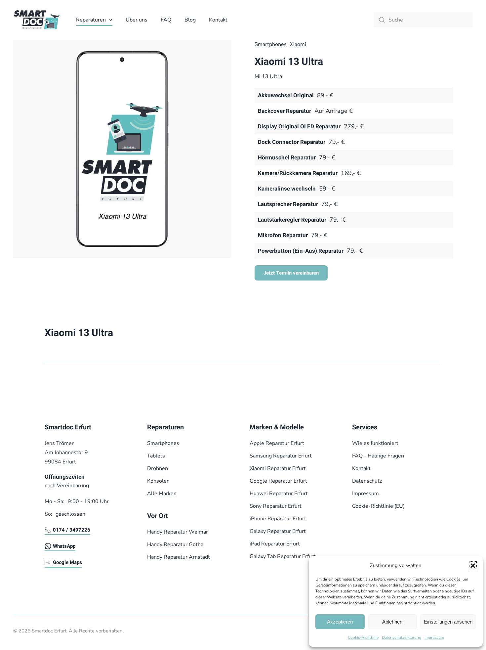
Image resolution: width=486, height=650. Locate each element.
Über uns (136, 19)
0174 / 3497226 (71, 530)
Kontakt (218, 19)
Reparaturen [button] (91, 19)
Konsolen (158, 481)
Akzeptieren (340, 622)
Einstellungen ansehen (448, 622)
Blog (190, 19)
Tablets (156, 455)
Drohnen (157, 468)
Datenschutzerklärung (401, 637)
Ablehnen (392, 622)
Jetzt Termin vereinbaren (291, 273)
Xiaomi (298, 44)
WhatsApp (64, 546)
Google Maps (67, 562)
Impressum (434, 637)
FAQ (166, 19)
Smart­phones (271, 44)
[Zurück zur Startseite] (38, 20)
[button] (472, 565)
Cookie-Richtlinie (363, 637)
